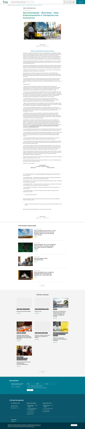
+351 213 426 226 (31, 410)
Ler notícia (19, 313)
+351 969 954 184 (31, 412)
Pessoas (56, 334)
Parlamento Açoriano (26, 309)
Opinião (21, 309)
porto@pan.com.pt (46, 411)
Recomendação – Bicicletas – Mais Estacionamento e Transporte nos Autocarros (29, 5)
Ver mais (35, 236)
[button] (80, 2)
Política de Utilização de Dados (36, 385)
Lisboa (34, 8)
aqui (33, 426)
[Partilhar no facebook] (37, 46)
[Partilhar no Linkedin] (43, 46)
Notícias (14, 5)
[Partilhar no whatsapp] (40, 46)
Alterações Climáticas (41, 309)
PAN (54, 334)
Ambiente (24, 8)
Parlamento (13, 421)
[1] (58, 78)
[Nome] (31, 383)
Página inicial (10, 5)
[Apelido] (40, 383)
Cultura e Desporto (30, 8)
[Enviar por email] (46, 46)
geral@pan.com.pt (15, 403)
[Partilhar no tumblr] (41, 46)
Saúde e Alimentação (62, 334)
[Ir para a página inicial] (5, 2)
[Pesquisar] (28, 2)
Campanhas (55, 309)
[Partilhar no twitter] (38, 46)
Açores (18, 309)
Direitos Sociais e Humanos (21, 358)
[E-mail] (50, 383)
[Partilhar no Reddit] (44, 46)
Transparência (55, 335)
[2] (55, 89)
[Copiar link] (48, 46)
